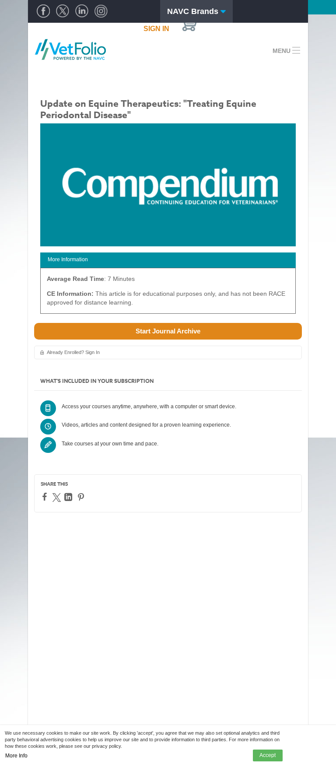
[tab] (168, 260)
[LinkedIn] (69, 497)
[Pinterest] (82, 497)
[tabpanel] (168, 293)
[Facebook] (46, 497)
